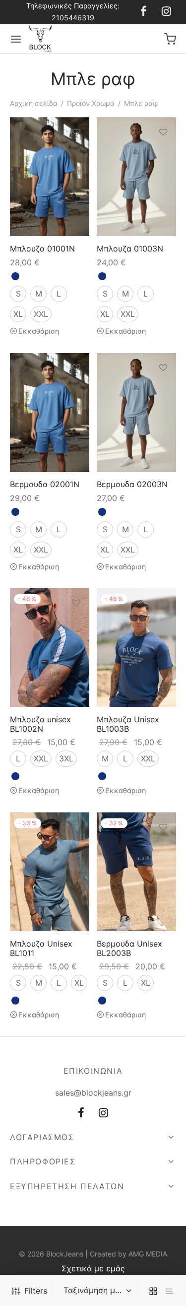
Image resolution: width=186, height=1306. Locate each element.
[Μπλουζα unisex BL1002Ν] (49, 647)
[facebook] (143, 11)
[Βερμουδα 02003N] (136, 412)
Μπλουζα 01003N (130, 248)
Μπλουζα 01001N (42, 248)
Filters (35, 1291)
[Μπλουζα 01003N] (136, 176)
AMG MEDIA (147, 1254)
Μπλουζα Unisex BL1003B (128, 724)
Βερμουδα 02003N (132, 484)
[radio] (15, 276)
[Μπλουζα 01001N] (49, 176)
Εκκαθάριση (38, 331)
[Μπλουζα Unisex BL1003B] (136, 647)
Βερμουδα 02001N (44, 484)
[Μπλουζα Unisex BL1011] (49, 871)
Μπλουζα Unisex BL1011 (41, 948)
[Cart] (170, 39)
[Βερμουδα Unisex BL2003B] (136, 871)
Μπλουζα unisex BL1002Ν (40, 724)
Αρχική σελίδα (34, 103)
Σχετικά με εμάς (93, 1268)
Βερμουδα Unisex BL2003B (129, 948)
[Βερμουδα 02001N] (49, 412)
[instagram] (166, 11)
